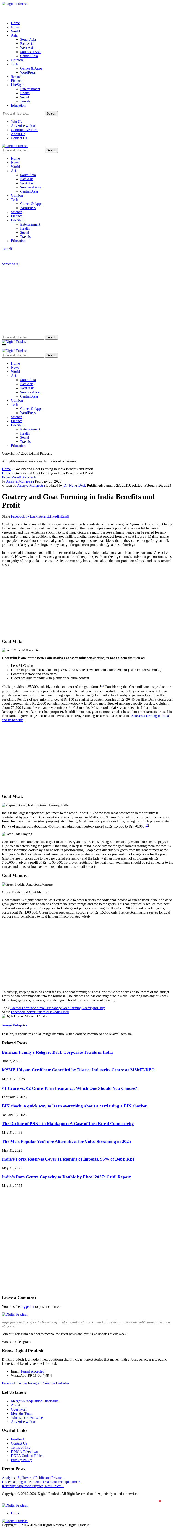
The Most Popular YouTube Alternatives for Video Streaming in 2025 (66, 1141)
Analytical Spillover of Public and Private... (33, 1478)
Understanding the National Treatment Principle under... (42, 1482)
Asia (14, 35)
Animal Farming (22, 1008)
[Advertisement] (87, 301)
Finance (16, 81)
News (15, 27)
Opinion (17, 60)
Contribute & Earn (24, 130)
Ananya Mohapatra (20, 481)
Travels (25, 101)
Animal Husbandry (48, 1008)
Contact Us (19, 138)
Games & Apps (31, 68)
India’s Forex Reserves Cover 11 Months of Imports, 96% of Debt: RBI (68, 1159)
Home (15, 23)
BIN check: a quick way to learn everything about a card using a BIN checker (74, 1106)
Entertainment (30, 89)
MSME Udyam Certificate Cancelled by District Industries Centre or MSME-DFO (78, 1069)
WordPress (28, 72)
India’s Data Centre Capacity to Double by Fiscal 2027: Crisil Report (66, 1176)
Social (24, 97)
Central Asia (29, 56)
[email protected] (33, 1371)
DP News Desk (74, 485)
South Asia (28, 39)
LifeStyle (17, 85)
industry (99, 1008)
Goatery (87, 1008)
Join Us (16, 122)
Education (18, 105)
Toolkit (7, 248)
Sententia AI (11, 264)
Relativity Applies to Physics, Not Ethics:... (33, 1486)
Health (25, 93)
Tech (14, 64)
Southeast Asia (30, 52)
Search (51, 113)
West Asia (27, 48)
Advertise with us (23, 126)
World (15, 31)
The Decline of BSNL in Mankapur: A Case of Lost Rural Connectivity (68, 1123)
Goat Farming (72, 1008)
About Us (18, 134)
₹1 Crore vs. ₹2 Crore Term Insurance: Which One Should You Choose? (69, 1088)
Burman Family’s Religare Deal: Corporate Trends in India (57, 1052)
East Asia (26, 44)
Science (16, 76)
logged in (27, 1307)
